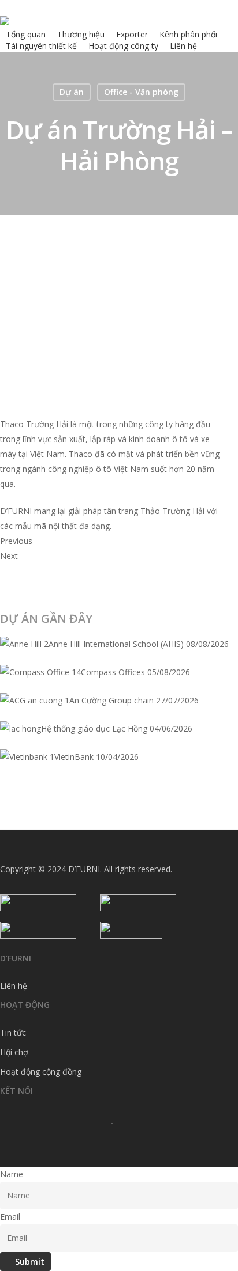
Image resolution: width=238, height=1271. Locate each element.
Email (10, 1216)
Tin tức (13, 1032)
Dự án (72, 91)
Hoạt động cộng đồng (40, 1071)
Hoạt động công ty (123, 45)
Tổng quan (26, 34)
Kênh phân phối (188, 34)
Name (11, 1174)
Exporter (132, 34)
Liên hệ (183, 45)
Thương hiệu (81, 34)
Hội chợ (14, 1052)
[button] (110, 541)
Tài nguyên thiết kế (41, 45)
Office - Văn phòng (141, 91)
